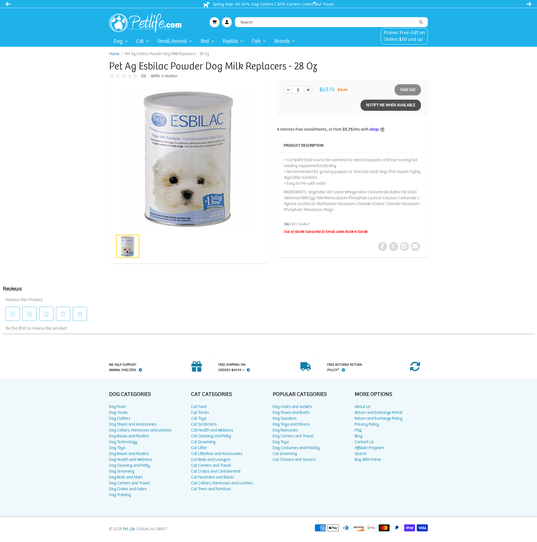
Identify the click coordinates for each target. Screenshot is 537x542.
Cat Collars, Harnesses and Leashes (222, 483)
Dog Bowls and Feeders (129, 436)
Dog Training (120, 494)
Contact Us (364, 442)
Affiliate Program (369, 447)
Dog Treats (118, 412)
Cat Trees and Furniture (211, 489)
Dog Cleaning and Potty (129, 465)
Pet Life (129, 529)
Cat (140, 41)
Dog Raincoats (285, 430)
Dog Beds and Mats (126, 477)
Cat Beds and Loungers (211, 459)
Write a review (164, 76)
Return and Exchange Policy (378, 418)
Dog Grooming (121, 471)
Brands (282, 41)
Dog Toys (117, 447)
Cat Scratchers (204, 424)
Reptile (230, 41)
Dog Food (117, 406)
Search (361, 453)
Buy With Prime (368, 459)
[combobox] (331, 22)
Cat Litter (199, 447)
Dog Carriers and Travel (129, 483)
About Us (363, 406)
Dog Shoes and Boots (291, 412)
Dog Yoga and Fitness (291, 424)
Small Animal (172, 41)
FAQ (358, 430)
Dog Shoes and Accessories (133, 424)
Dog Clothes (119, 418)
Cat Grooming (203, 442)
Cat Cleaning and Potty (211, 436)
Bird (205, 41)
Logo (147, 22)
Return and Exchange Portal (378, 412)
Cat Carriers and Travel (211, 465)
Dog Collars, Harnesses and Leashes (140, 430)
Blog (358, 436)
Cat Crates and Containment (216, 471)
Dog (118, 41)
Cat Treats (200, 412)
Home (114, 53)
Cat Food (198, 406)
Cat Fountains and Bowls (212, 477)
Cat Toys (198, 418)
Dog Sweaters (285, 418)
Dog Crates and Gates (128, 489)
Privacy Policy (367, 424)
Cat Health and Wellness (212, 430)
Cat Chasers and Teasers (294, 459)
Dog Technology (123, 442)
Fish (256, 41)
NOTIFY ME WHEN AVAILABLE (390, 105)
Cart (214, 22)
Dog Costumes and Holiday (296, 447)
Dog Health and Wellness (130, 459)
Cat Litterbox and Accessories (216, 453)
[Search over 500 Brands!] (421, 22)
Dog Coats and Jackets (292, 406)
